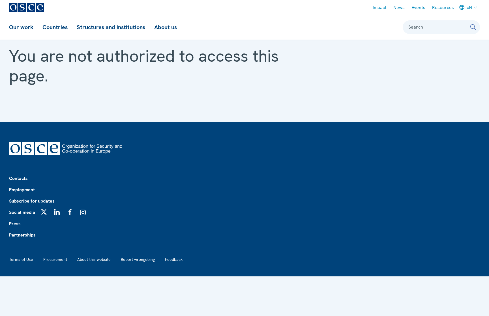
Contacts (18, 178)
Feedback (174, 259)
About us (165, 27)
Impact (380, 7)
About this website (94, 259)
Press (15, 224)
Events (418, 7)
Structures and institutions (111, 27)
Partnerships (22, 235)
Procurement (55, 259)
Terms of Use (21, 259)
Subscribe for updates (32, 201)
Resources (443, 7)
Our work (21, 27)
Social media (22, 212)
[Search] (473, 27)
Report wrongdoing (138, 259)
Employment (22, 190)
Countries (55, 27)
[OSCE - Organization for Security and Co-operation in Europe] (26, 7)
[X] (44, 212)
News (399, 7)
